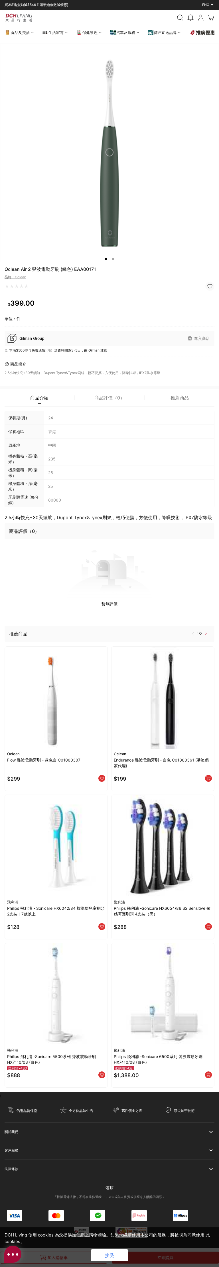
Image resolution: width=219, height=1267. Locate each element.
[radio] (7, 286)
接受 (109, 1255)
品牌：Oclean (15, 277)
